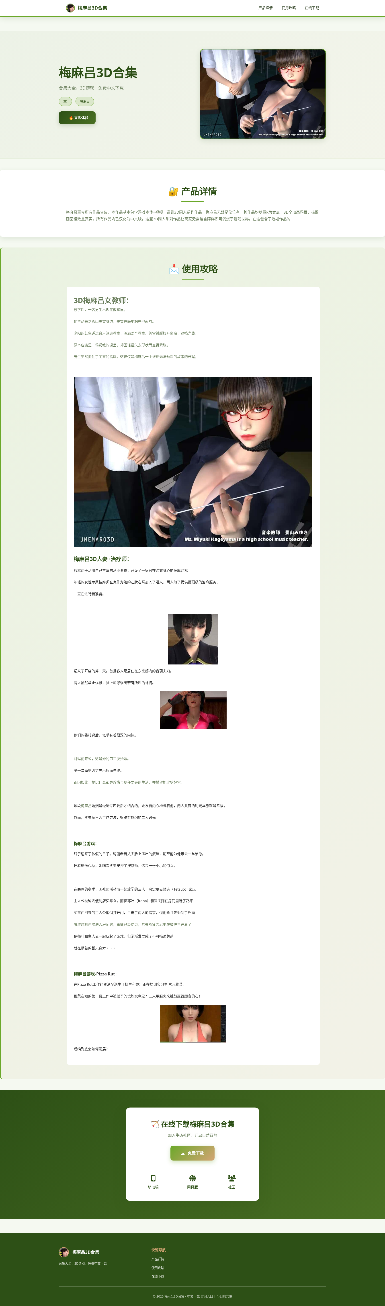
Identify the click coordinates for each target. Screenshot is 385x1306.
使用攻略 (289, 7)
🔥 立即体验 (78, 117)
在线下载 (312, 7)
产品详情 (265, 7)
